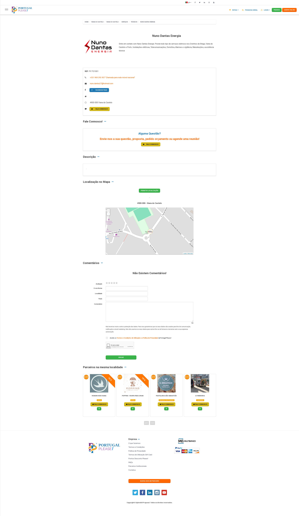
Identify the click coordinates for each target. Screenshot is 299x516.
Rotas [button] (234, 10)
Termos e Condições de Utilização (129, 338)
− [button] (108, 214)
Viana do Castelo (97, 22)
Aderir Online (289, 10)
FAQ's (130, 462)
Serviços (124, 22)
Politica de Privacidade (137, 451)
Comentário (98, 304)
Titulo (100, 299)
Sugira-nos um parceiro (149, 481)
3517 (120, 377)
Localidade (98, 293)
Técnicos (133, 22)
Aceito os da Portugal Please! (140, 338)
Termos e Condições (136, 447)
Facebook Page (101, 90)
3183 (154, 377)
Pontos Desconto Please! (138, 459)
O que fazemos (134, 443)
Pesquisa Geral (251, 10)
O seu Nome (98, 288)
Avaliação (99, 284)
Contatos (132, 470)
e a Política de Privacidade (149, 338)
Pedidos (277, 10)
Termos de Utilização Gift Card (140, 455)
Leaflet (185, 253)
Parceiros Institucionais (137, 466)
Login (266, 10)
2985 (86, 377)
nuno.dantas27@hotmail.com (101, 83)
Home (86, 22)
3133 (187, 377)
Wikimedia (190, 253)
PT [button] (189, 2)
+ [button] (108, 210)
